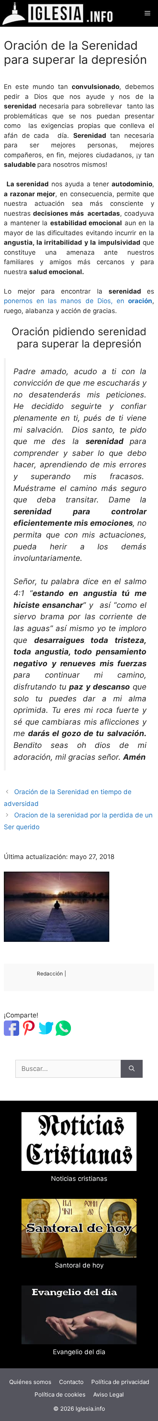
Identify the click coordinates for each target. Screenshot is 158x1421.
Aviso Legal (108, 1394)
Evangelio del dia (79, 1352)
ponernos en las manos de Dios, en (78, 301)
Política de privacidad (120, 1381)
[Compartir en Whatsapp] (63, 1033)
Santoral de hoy (79, 1265)
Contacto (71, 1381)
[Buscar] (132, 1069)
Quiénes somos (30, 1381)
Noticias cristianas (79, 1178)
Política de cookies (60, 1394)
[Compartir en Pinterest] (28, 1033)
